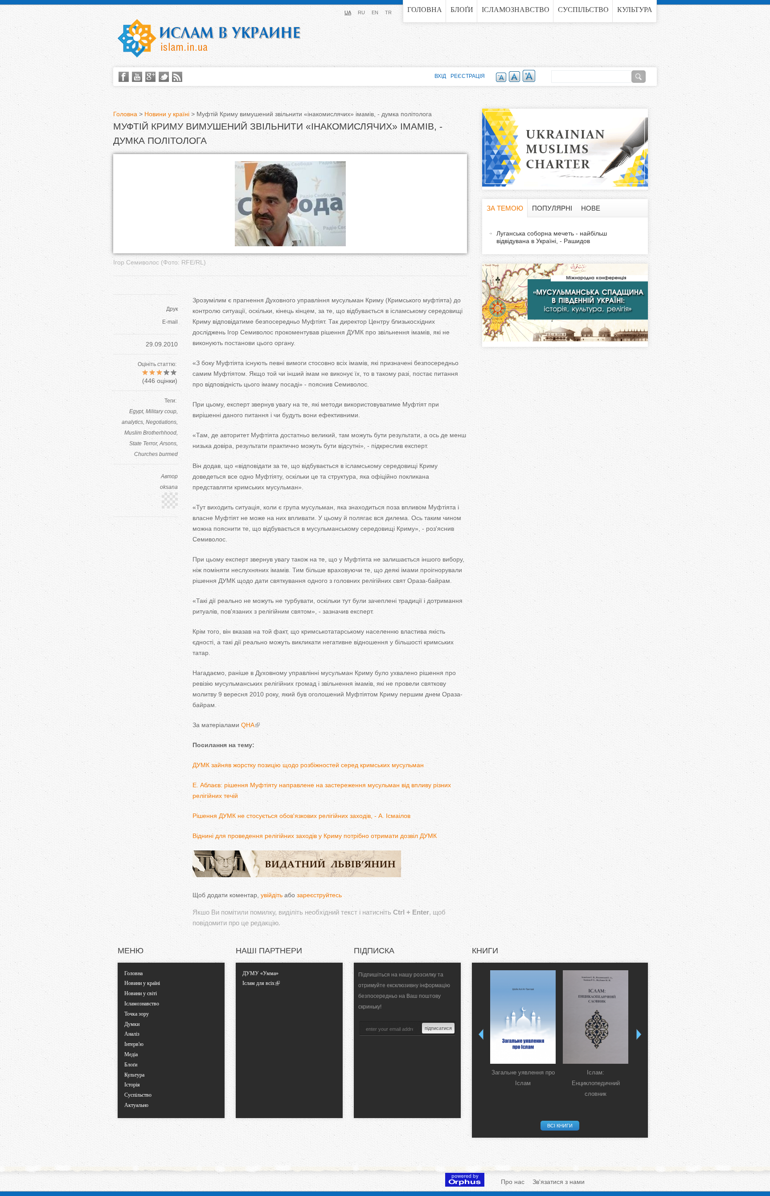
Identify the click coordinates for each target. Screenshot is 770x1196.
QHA (247, 724)
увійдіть (272, 895)
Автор (169, 476)
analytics (132, 422)
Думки (131, 1024)
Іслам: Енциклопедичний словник (596, 1083)
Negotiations (161, 422)
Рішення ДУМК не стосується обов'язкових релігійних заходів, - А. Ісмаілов (301, 815)
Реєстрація (468, 76)
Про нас (512, 1181)
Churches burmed (156, 454)
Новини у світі (140, 993)
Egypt (136, 411)
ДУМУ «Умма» (260, 973)
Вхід (440, 76)
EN (375, 12)
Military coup (161, 411)
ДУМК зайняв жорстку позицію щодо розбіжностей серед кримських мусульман (308, 765)
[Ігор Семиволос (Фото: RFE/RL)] (290, 244)
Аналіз (131, 1034)
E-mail (170, 322)
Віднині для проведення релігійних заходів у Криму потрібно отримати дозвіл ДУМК (314, 835)
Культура (634, 9)
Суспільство (583, 9)
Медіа (131, 1054)
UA (347, 12)
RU (361, 12)
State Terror (143, 443)
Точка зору (136, 1014)
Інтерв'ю (133, 1044)
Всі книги (560, 1125)
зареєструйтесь (319, 895)
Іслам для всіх (258, 983)
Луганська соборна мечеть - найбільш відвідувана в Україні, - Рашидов (551, 237)
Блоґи (462, 9)
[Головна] (209, 38)
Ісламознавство (515, 9)
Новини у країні (166, 114)
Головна (424, 9)
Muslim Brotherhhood (150, 433)
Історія (132, 1085)
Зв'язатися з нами (558, 1181)
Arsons (168, 443)
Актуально (136, 1105)
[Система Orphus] (464, 1184)
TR (388, 12)
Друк (172, 309)
